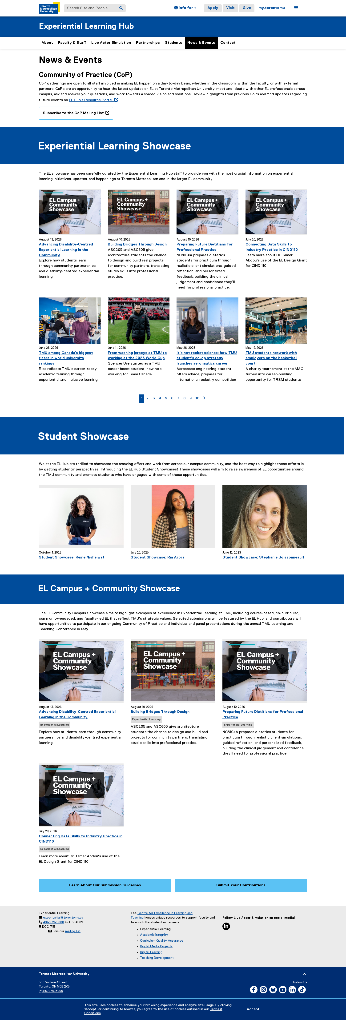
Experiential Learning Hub (86, 26)
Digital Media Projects (156, 946)
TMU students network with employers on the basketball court (271, 358)
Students (173, 43)
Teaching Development (157, 958)
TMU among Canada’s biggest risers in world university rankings (66, 358)
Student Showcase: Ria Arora (158, 557)
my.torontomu (271, 8)
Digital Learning (151, 952)
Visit (230, 8)
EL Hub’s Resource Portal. (92, 100)
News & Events (201, 43)
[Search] (121, 8)
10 (198, 398)
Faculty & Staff (72, 43)
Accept (253, 1009)
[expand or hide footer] (304, 974)
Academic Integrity (154, 934)
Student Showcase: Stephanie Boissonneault (263, 557)
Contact (228, 43)
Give (247, 8)
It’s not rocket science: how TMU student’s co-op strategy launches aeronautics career (207, 358)
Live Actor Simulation (111, 43)
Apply (212, 8)
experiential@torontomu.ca (63, 917)
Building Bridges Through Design (137, 244)
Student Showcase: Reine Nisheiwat (72, 557)
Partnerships (148, 43)
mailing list (72, 931)
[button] (185, 8)
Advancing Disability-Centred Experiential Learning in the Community (66, 250)
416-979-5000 (53, 922)
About (47, 43)
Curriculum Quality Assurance (161, 940)
